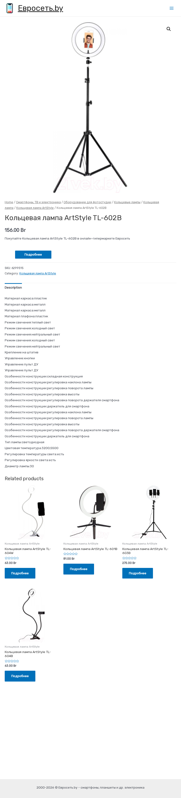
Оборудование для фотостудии (87, 202)
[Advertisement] (90, 741)
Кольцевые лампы (127, 202)
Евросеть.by (40, 8)
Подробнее (33, 254)
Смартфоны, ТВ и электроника (38, 202)
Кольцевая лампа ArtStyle (35, 208)
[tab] (13, 287)
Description (13, 287)
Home (9, 202)
